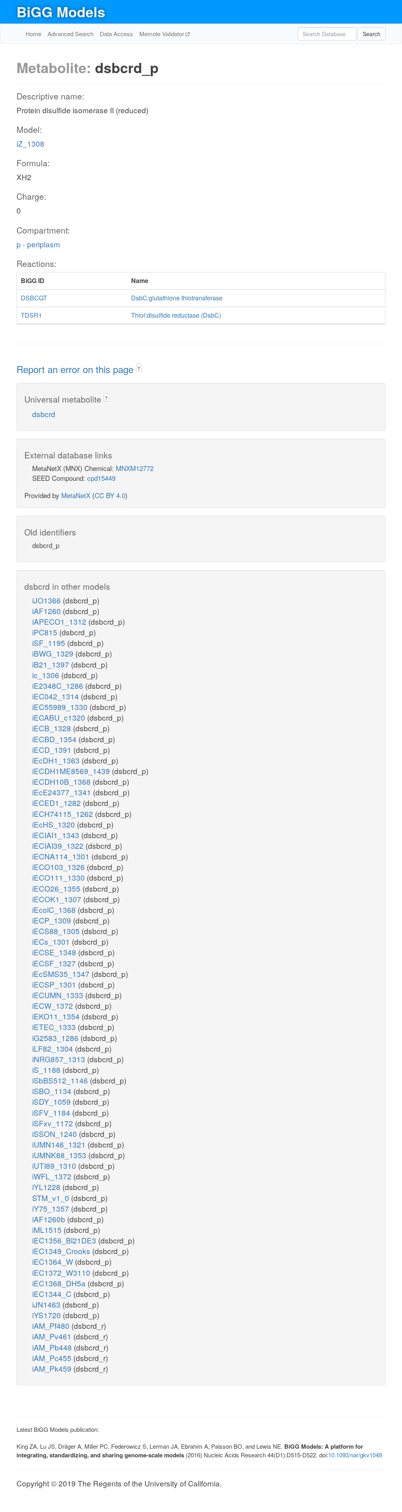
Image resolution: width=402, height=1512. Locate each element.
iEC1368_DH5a (60, 1283)
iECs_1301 (52, 941)
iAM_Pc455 (52, 1357)
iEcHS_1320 (54, 824)
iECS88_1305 (57, 930)
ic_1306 (46, 675)
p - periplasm (38, 244)
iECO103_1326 (59, 866)
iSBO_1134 (52, 1090)
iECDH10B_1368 (62, 781)
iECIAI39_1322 (59, 845)
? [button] (138, 368)
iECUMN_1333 (58, 995)
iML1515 (48, 1229)
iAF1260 (47, 610)
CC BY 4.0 (110, 495)
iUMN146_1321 (60, 1144)
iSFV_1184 (52, 1112)
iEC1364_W (53, 1261)
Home (33, 33)
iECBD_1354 (55, 739)
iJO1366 (47, 600)
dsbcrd (43, 413)
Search (371, 34)
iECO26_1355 (57, 888)
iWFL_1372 (52, 1176)
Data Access (116, 33)
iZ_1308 (30, 143)
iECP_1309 (52, 920)
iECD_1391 (52, 749)
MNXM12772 (134, 468)
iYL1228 (47, 1186)
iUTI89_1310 (55, 1165)
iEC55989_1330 (61, 706)
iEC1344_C (52, 1293)
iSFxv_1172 (53, 1123)
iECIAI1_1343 (56, 835)
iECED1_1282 (57, 802)
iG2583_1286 (56, 1037)
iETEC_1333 (55, 1026)
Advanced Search (70, 33)
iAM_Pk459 (52, 1368)
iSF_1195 (49, 642)
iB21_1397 (51, 664)
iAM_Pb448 (53, 1347)
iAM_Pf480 (51, 1325)
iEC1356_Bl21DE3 (65, 1240)
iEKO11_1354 (57, 1016)
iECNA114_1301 (61, 856)
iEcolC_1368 (55, 909)
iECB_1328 (52, 728)
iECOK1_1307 (57, 899)
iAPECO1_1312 (60, 621)
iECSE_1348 (55, 952)
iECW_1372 (53, 1005)
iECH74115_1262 (63, 813)
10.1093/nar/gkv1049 (355, 1455)
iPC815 (45, 632)
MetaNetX (75, 495)
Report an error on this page (76, 369)
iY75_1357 (51, 1208)
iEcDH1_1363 (57, 760)
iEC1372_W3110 (62, 1272)
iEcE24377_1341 (62, 792)
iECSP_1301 (55, 984)
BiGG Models (60, 11)
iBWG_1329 (53, 653)
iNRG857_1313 (59, 1059)
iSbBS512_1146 (61, 1080)
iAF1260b (49, 1219)
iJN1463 (47, 1304)
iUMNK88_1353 (60, 1155)
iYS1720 (47, 1315)
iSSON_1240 (55, 1133)
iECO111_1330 (59, 877)
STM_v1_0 (51, 1197)
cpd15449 (101, 478)
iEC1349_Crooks (62, 1250)
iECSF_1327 (55, 963)
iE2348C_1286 (58, 685)
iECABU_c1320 (59, 717)
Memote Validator (162, 33)
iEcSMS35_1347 (61, 973)
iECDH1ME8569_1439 (72, 770)
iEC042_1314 (56, 696)
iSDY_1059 (52, 1101)
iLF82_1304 (53, 1048)
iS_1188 (47, 1069)
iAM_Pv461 (52, 1336)
